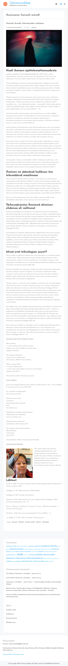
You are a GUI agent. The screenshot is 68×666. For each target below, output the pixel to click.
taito (25, 554)
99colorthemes (55, 663)
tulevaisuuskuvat (46, 558)
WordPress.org (10, 622)
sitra (16, 554)
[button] (64, 4)
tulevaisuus (21, 558)
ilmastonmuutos (16, 549)
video (46, 561)
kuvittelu (13, 551)
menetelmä (27, 551)
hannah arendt (30, 522)
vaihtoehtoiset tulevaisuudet (33, 561)
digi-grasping (19, 546)
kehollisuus (31, 549)
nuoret (32, 551)
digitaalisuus (25, 546)
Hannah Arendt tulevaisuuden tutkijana (25, 23)
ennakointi (45, 546)
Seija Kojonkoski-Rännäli (14, 27)
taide (20, 554)
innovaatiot (26, 549)
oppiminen (41, 551)
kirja (48, 549)
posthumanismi (10, 554)
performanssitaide (52, 551)
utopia (18, 561)
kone (51, 549)
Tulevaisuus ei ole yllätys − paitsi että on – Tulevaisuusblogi (25, 582)
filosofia (21, 522)
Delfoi (14, 546)
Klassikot (34, 27)
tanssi (27, 554)
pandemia (46, 551)
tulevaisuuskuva (35, 558)
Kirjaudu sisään (11, 610)
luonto (22, 551)
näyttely (36, 551)
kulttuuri (8, 551)
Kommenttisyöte (11, 618)
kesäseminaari (44, 549)
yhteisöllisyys (51, 561)
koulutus (55, 549)
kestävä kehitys (37, 549)
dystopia (14, 522)
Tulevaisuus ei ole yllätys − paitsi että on (27, 573)
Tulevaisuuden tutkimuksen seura (13, 654)
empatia (37, 546)
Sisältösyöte (10, 614)
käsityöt (17, 551)
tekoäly (38, 555)
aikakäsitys (9, 546)
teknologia (45, 522)
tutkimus (9, 561)
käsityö (38, 522)
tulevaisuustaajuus (55, 558)
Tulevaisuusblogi (19, 3)
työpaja (13, 561)
